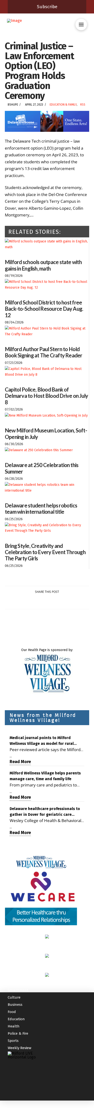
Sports (13, 1040)
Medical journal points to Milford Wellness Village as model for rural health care (42, 741)
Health (14, 1026)
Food (12, 1012)
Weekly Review (19, 1048)
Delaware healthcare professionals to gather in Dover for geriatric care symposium (45, 811)
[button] (81, 24)
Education (16, 1019)
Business (15, 1004)
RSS (82, 104)
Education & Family (63, 104)
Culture (14, 997)
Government (18, 990)
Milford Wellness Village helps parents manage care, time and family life (45, 776)
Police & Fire (18, 1033)
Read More (20, 761)
